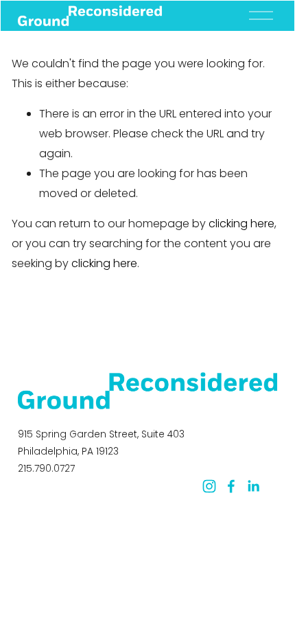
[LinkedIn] (253, 486)
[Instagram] (209, 486)
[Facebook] (231, 486)
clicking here (241, 223)
